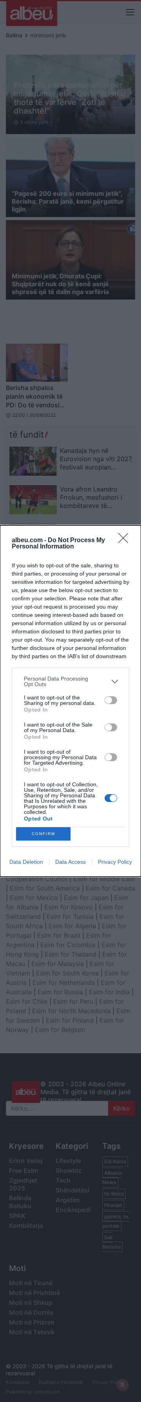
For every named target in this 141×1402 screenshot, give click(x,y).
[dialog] (70, 701)
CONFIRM (43, 834)
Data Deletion (26, 862)
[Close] (125, 540)
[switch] (111, 700)
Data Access (70, 862)
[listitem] (70, 681)
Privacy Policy (115, 862)
